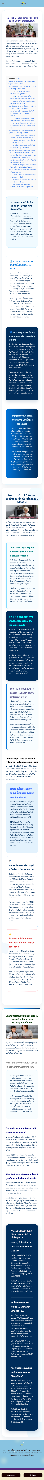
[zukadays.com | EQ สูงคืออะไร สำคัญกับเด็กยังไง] (23, 3)
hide (17, 78)
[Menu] (3, 3)
